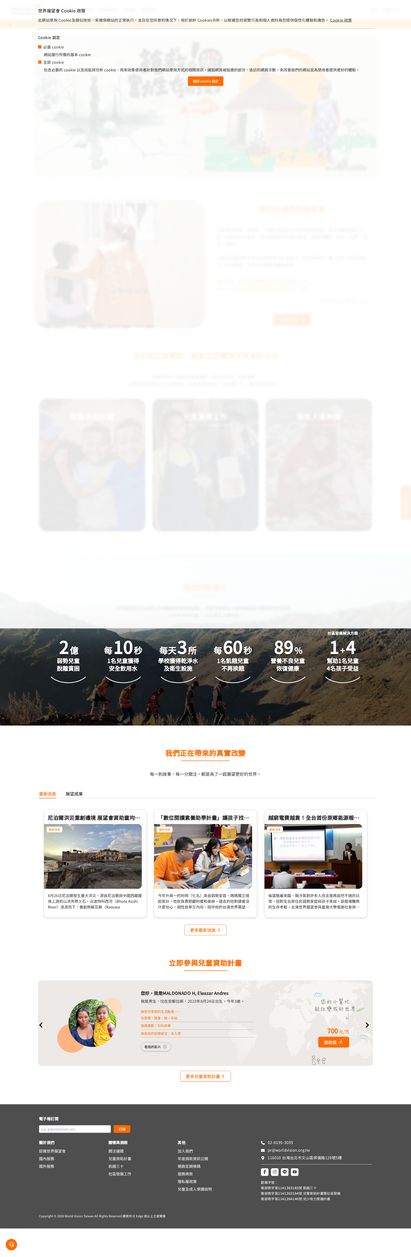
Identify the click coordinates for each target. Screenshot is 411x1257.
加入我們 (185, 1151)
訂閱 (122, 1129)
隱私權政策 (187, 1181)
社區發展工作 (119, 1174)
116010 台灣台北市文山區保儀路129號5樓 (305, 1157)
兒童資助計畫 (119, 1158)
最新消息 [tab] (47, 794)
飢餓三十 (116, 1166)
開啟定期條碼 (189, 1166)
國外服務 (46, 1166)
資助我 (330, 1042)
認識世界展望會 (52, 1151)
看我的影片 (152, 1046)
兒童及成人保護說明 (195, 1189)
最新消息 (54, 829)
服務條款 (185, 1174)
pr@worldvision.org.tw (288, 1150)
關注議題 (116, 1151)
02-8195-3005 (280, 1142)
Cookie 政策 (341, 20)
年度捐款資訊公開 (193, 1158)
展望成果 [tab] (74, 794)
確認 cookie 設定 (205, 81)
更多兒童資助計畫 (203, 1076)
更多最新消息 (203, 930)
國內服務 (46, 1158)
